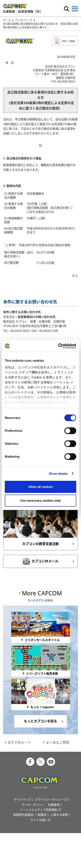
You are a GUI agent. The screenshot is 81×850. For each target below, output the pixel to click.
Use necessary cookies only (40, 500)
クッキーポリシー (33, 805)
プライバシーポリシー (49, 799)
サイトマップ (22, 799)
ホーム (7, 20)
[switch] (70, 430)
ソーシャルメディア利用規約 (39, 810)
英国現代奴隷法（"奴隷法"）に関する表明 (40, 815)
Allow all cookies (40, 487)
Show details (58, 473)
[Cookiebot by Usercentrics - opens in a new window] (58, 346)
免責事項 (54, 805)
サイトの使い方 (40, 820)
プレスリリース (23, 20)
